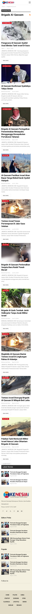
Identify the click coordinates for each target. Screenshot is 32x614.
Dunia (22, 595)
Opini (23, 598)
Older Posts (6, 464)
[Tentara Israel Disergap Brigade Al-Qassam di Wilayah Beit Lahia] (16, 385)
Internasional (7, 23)
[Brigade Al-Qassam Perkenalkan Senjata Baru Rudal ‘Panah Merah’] (16, 252)
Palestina (5, 155)
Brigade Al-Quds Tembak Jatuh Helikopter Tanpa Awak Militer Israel (15, 313)
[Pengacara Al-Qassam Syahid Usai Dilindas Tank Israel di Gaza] (16, 30)
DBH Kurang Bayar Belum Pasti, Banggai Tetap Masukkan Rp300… (20, 540)
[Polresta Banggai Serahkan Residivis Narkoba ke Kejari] (5, 482)
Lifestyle (16, 601)
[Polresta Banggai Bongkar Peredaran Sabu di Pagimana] (5, 474)
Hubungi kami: (5, 504)
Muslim (10, 605)
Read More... (6, 60)
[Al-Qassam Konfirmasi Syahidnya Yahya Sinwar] (16, 73)
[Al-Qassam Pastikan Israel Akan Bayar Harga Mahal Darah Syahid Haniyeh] (16, 163)
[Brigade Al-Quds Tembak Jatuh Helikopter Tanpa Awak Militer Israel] (16, 298)
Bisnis (25, 601)
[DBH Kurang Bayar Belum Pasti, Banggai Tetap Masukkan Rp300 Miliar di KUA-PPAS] (5, 540)
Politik (15, 595)
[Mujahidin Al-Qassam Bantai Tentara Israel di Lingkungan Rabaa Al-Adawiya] (16, 341)
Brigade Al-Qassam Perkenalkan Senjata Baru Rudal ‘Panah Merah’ (15, 267)
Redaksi (19, 605)
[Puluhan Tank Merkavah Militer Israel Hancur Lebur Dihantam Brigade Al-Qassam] (16, 426)
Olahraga (6, 601)
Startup (7, 598)
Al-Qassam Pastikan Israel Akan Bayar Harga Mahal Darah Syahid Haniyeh (15, 178)
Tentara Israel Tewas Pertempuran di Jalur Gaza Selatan (13, 223)
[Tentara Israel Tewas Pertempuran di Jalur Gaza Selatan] (16, 208)
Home (7, 595)
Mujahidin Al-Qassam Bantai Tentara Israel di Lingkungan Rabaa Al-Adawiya (14, 356)
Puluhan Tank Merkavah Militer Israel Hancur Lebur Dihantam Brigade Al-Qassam (14, 441)
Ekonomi (16, 598)
